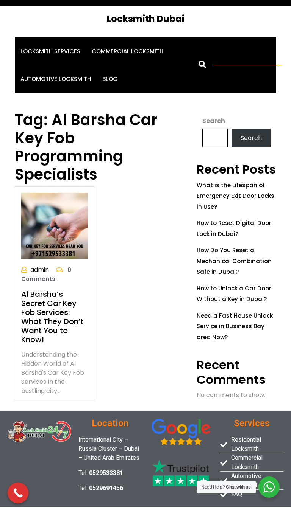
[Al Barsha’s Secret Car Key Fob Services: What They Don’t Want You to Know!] (54, 225)
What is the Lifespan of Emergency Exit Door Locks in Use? (235, 196)
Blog (110, 79)
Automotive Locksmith (55, 79)
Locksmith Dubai (146, 18)
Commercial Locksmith (127, 51)
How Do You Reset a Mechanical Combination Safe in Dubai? (234, 261)
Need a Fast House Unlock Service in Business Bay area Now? (235, 326)
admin (39, 269)
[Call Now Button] (18, 493)
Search (213, 120)
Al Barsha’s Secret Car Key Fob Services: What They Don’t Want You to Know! (52, 317)
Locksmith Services (50, 51)
